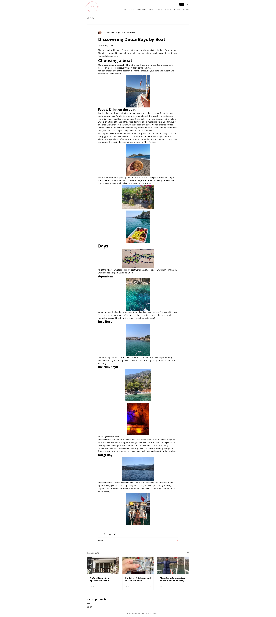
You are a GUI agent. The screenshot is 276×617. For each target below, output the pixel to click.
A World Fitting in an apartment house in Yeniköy (100, 579)
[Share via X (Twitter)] (104, 534)
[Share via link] (115, 534)
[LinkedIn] (88, 607)
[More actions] (176, 32)
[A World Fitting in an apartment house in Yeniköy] (103, 565)
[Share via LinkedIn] (110, 534)
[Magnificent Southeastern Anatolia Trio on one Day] (173, 565)
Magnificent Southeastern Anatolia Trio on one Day (172, 579)
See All (186, 553)
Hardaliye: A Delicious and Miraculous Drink (138, 579)
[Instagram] (91, 607)
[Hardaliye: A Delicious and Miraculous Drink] (138, 565)
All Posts (90, 18)
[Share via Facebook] (99, 534)
